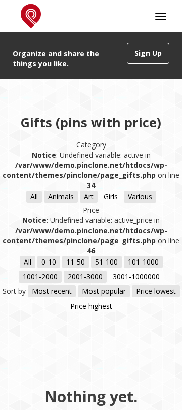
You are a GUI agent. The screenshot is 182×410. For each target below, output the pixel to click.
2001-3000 (85, 276)
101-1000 (143, 262)
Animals (61, 196)
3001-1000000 (136, 276)
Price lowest (156, 291)
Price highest (91, 306)
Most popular (104, 291)
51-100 (106, 262)
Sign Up (148, 53)
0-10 (48, 262)
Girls (111, 196)
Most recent (52, 291)
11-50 (75, 262)
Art (89, 196)
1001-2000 (40, 276)
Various (140, 196)
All (34, 196)
